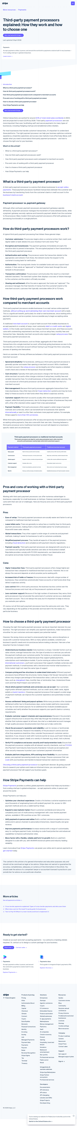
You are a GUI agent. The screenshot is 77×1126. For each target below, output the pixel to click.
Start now (8, 947)
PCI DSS (68, 745)
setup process (62, 334)
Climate (24, 1013)
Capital (24, 1008)
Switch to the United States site (40, 1121)
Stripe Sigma (26, 1055)
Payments (22, 10)
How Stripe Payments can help (13, 105)
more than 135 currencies (27, 415)
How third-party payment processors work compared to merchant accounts (29, 95)
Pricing (24, 998)
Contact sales (20, 947)
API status (43, 1092)
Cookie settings (64, 1026)
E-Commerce (44, 1008)
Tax (23, 1058)
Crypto (24, 1019)
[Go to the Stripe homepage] (5, 995)
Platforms (43, 1027)
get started (7, 851)
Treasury (24, 1063)
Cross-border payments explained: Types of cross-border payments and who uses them (35, 906)
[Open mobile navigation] (73, 3)
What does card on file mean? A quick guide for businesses (25, 909)
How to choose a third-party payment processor (20, 102)
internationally (11, 412)
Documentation (45, 1087)
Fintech (42, 1037)
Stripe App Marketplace (47, 1072)
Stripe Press (62, 1044)
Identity (24, 1029)
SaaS (41, 1029)
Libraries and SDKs (46, 1098)
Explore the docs (46, 968)
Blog (60, 1003)
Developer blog (45, 1103)
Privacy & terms (64, 1013)
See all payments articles (12, 900)
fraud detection (19, 543)
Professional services (47, 1057)
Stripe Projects (45, 1100)
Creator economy (45, 1034)
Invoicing (24, 1032)
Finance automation (46, 1013)
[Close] (73, 1116)
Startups (43, 1000)
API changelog (44, 1095)
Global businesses (46, 1016)
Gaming (42, 1040)
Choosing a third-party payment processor (20, 765)
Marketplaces (44, 1021)
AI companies (44, 1032)
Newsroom (62, 1041)
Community (62, 1006)
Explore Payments (9, 972)
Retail (42, 1062)
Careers (61, 1039)
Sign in (61, 1061)
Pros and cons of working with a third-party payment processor (25, 98)
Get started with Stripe (13, 35)
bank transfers (19, 692)
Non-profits (44, 1055)
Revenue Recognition (28, 1053)
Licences (61, 1021)
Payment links (26, 1042)
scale (7, 760)
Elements (25, 1024)
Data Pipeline (26, 1021)
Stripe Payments (9, 785)
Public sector (44, 1060)
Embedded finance (46, 1011)
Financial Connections (29, 1027)
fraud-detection (44, 391)
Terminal (24, 1061)
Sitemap (61, 1023)
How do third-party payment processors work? (19, 91)
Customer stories (64, 1000)
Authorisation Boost (28, 1003)
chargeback (20, 680)
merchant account (20, 323)
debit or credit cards (53, 326)
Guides (61, 998)
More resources (9, 10)
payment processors (53, 120)
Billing (23, 1006)
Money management (46, 1024)
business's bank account (13, 195)
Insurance (43, 1047)
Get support (62, 1054)
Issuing (24, 1034)
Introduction (7, 84)
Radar (23, 1050)
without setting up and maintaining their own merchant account (36, 311)
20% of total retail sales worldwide (49, 118)
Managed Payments (28, 1040)
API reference (44, 1090)
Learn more (7, 56)
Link (23, 1037)
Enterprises (44, 998)
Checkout (25, 1011)
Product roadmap (64, 1036)
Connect (24, 1016)
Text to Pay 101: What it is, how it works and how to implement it (27, 912)
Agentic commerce (46, 1003)
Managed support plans (66, 1056)
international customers (15, 663)
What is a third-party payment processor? (17, 88)
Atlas (23, 1000)
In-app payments (45, 1019)
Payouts (24, 1047)
